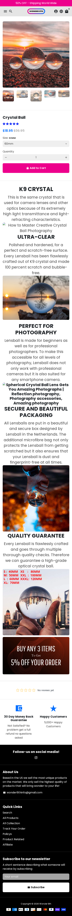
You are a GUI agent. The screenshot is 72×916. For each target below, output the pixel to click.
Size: (9, 138)
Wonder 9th (45, 903)
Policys (7, 834)
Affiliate (8, 845)
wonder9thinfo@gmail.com (22, 792)
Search (7, 813)
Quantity (8, 151)
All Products (10, 818)
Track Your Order (14, 829)
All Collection (11, 823)
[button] (11, 124)
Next (66, 54)
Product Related (13, 839)
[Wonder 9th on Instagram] (36, 758)
